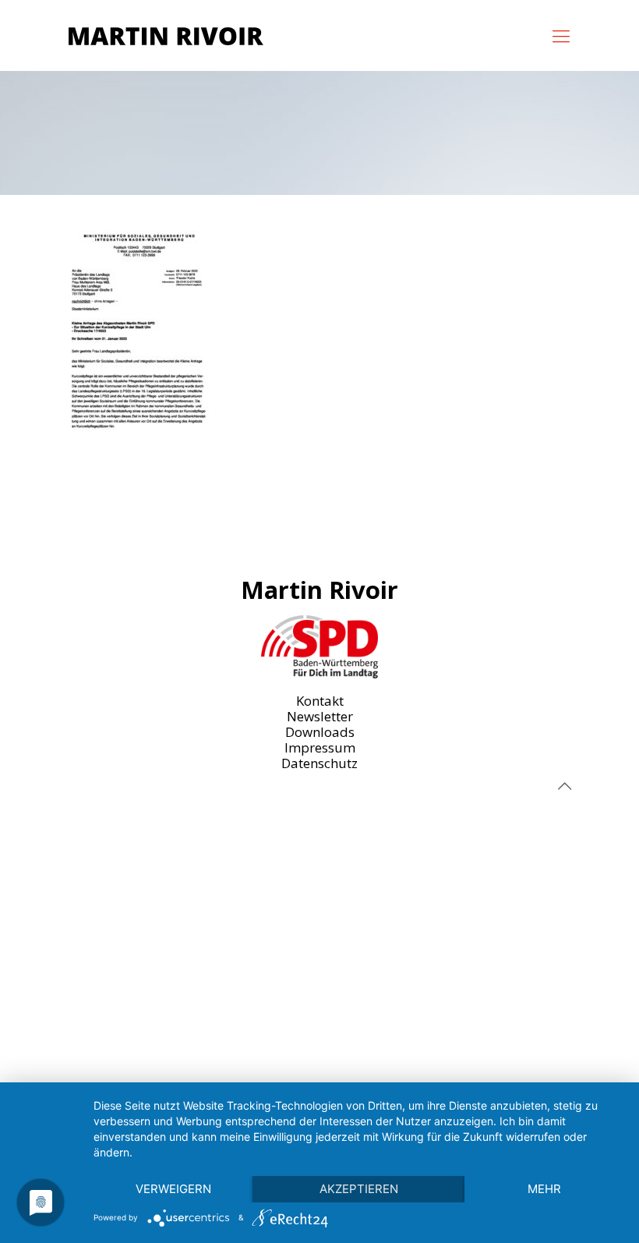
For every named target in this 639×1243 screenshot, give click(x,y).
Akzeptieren (359, 1188)
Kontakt (320, 701)
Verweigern (173, 1188)
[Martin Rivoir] (166, 35)
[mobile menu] (561, 35)
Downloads (320, 732)
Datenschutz (319, 763)
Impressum (319, 747)
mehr (544, 1188)
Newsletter (320, 716)
